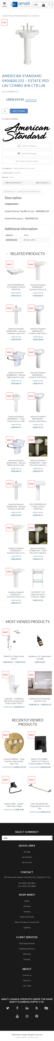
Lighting (27, 927)
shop (11, 15)
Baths (26, 901)
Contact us (27, 975)
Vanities (27, 911)
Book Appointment (27, 943)
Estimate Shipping (29, 153)
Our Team (27, 986)
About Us (27, 980)
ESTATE (17, 173)
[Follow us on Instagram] (27, 1016)
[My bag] (43, 5)
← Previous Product (12, 183)
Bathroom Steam (27, 917)
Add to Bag (19, 111)
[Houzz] (36, 1008)
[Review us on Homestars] (46, 1008)
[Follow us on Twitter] (7, 1008)
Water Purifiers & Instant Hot (27, 922)
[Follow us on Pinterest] (36, 1016)
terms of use (33, 1037)
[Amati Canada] (20, 4)
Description (9, 192)
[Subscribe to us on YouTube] (17, 1016)
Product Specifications (28, 161)
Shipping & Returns (27, 949)
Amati (4, 15)
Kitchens (27, 906)
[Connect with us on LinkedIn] (27, 1008)
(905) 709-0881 (29, 883)
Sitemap (27, 959)
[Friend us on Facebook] (17, 1008)
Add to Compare (29, 146)
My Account (27, 862)
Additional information (28, 192)
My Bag (27, 852)
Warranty (27, 954)
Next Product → (43, 183)
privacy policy (21, 1037)
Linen (12, 177)
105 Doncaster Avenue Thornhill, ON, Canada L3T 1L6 (27, 877)
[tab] (9, 191)
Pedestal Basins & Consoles (26, 15)
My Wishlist (27, 857)
